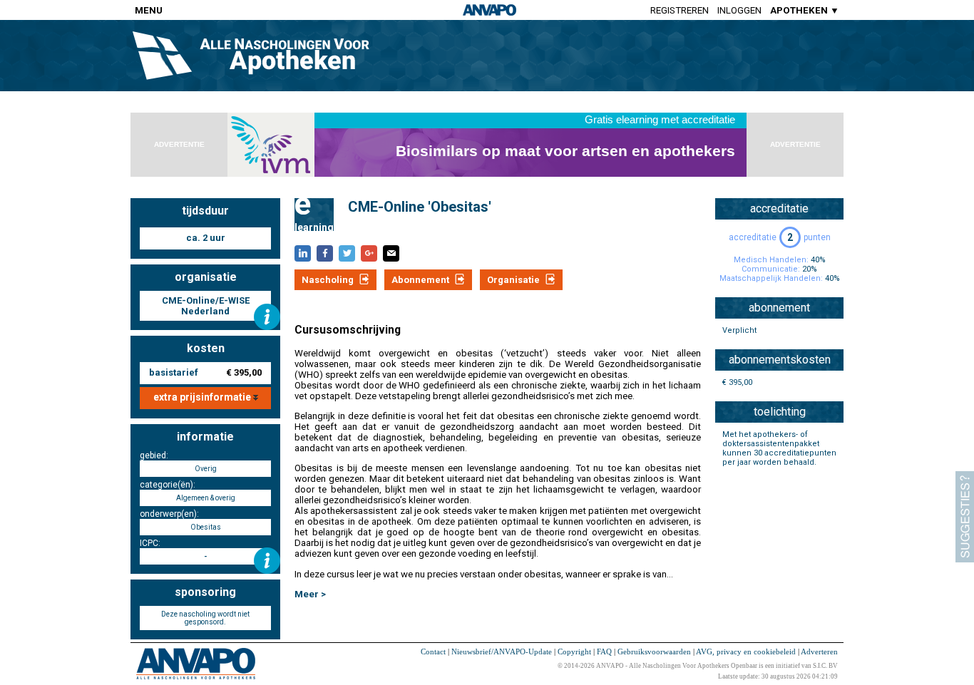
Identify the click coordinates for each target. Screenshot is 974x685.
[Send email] (391, 253)
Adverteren (819, 651)
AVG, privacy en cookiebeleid (746, 651)
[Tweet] (347, 253)
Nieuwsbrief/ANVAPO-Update (501, 651)
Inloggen (739, 10)
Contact (433, 651)
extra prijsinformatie (203, 397)
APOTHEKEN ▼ (804, 10)
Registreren (679, 10)
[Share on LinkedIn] (302, 253)
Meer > (310, 594)
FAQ (604, 651)
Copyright (574, 651)
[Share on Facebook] (325, 253)
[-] (267, 560)
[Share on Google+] (369, 253)
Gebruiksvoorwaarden (654, 651)
